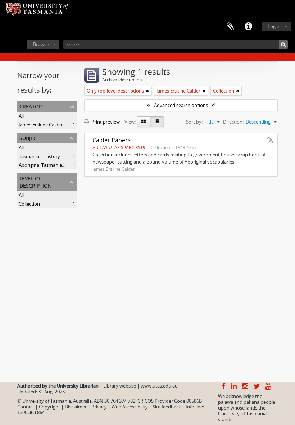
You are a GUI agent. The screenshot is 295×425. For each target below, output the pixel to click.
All (21, 116)
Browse (41, 44)
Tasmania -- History (39, 156)
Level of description (35, 181)
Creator (30, 106)
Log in (274, 26)
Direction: (233, 121)
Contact (25, 406)
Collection (29, 204)
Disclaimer (76, 406)
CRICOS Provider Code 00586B (169, 401)
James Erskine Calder (41, 124)
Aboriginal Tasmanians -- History (53, 165)
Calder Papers (111, 140)
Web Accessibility (130, 406)
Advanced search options (181, 105)
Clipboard (230, 27)
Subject (29, 137)
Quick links (248, 27)
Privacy (99, 406)
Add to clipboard (270, 140)
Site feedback (167, 406)
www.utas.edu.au (159, 385)
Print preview (105, 121)
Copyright (49, 406)
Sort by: (194, 121)
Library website (119, 385)
